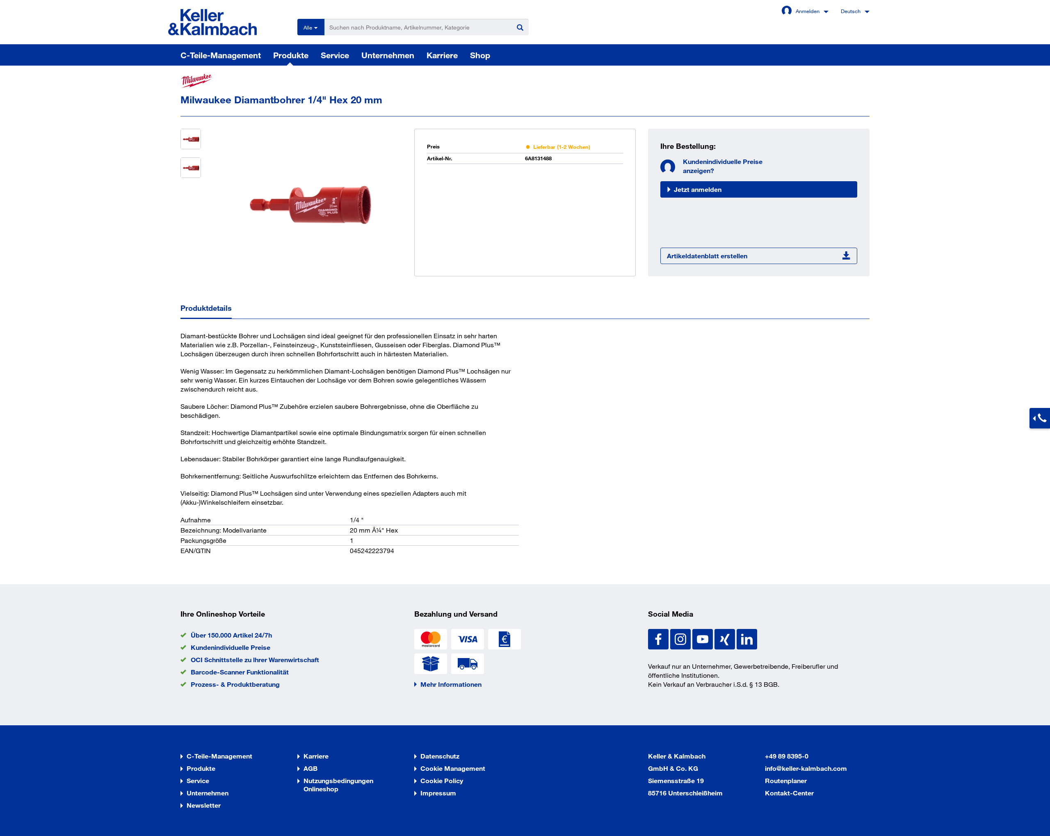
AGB (310, 768)
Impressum (438, 793)
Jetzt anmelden (697, 189)
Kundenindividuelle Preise (230, 647)
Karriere (442, 55)
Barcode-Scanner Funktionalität (240, 672)
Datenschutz (439, 756)
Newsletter (204, 805)
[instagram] (681, 638)
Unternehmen (387, 55)
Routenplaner (786, 780)
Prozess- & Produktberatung (235, 684)
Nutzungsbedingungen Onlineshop (338, 785)
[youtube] (703, 638)
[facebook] (659, 638)
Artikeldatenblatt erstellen (707, 256)
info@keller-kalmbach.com (806, 768)
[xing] (725, 638)
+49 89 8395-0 (786, 756)
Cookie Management (452, 768)
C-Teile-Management (220, 55)
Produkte (290, 55)
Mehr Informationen (451, 684)
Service (335, 55)
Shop (480, 55)
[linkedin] (747, 638)
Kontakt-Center (789, 793)
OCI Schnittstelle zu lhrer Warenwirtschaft (255, 659)
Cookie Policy (441, 780)
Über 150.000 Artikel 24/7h (231, 635)
